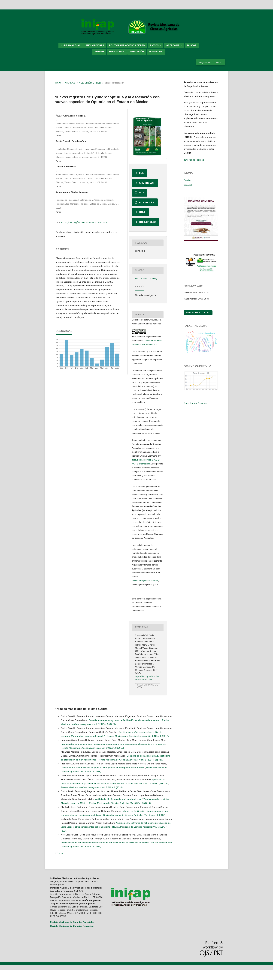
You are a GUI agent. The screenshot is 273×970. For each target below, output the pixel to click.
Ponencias (156, 51)
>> (61, 853)
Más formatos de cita (147, 685)
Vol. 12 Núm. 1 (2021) (90, 83)
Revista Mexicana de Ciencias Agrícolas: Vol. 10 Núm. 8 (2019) (92, 748)
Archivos (70, 83)
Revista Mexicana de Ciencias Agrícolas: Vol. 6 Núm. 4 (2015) (134, 815)
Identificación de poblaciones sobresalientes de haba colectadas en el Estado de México (105, 842)
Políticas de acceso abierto (127, 45)
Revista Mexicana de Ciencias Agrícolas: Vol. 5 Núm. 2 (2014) (92, 787)
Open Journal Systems (195, 403)
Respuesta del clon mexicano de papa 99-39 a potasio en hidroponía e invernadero (103, 767)
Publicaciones (95, 45)
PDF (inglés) (146, 202)
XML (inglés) (146, 182)
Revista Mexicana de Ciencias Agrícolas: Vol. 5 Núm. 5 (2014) (120, 803)
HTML (142, 212)
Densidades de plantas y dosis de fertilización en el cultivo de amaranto (125, 720)
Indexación (137, 51)
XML (141, 173)
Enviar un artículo (198, 312)
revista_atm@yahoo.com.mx (145, 580)
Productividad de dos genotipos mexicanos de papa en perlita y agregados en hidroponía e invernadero (113, 744)
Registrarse (116, 51)
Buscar (191, 45)
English (187, 180)
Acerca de (173, 45)
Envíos (154, 45)
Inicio (58, 83)
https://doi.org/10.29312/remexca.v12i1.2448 (84, 222)
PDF (141, 192)
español (188, 185)
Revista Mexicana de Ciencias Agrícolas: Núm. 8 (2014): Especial (130, 759)
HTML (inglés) (147, 222)
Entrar (99, 51)
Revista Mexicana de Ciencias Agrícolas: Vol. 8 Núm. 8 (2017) (138, 736)
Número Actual (70, 45)
